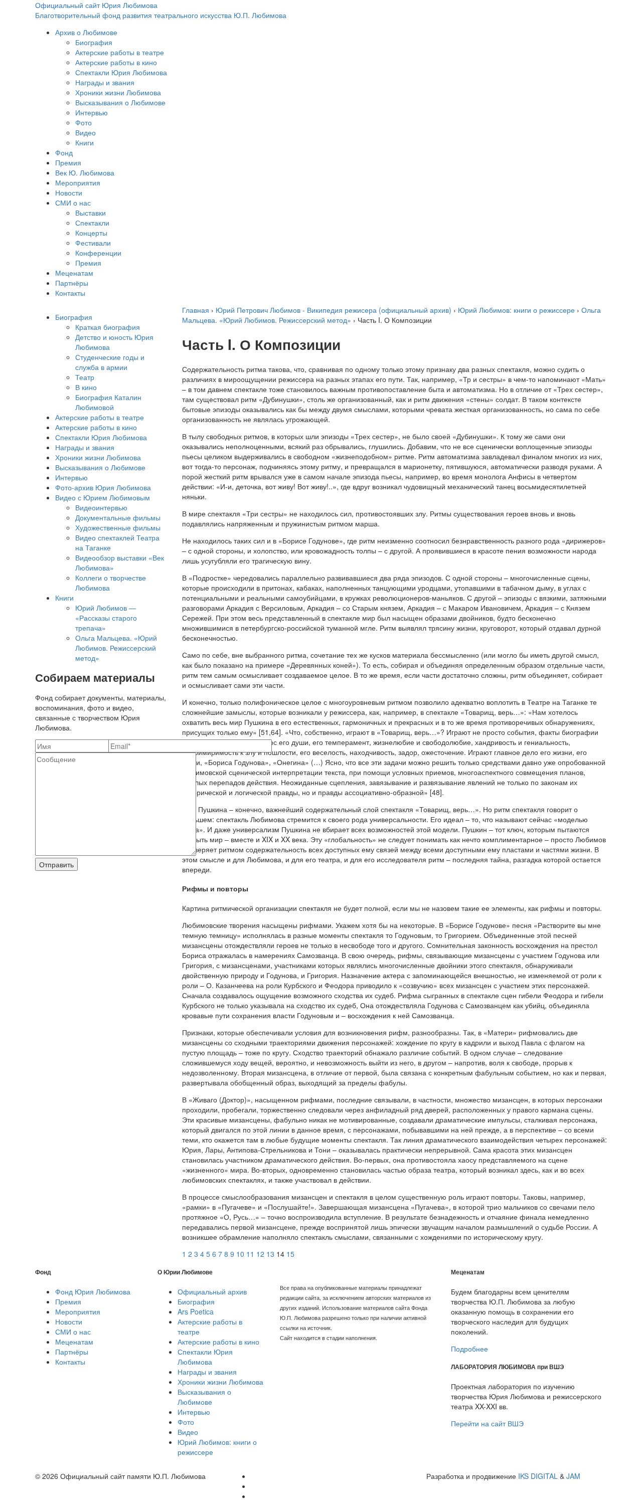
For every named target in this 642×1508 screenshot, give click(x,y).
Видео (85, 132)
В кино (86, 387)
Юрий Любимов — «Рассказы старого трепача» (106, 618)
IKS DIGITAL (538, 1476)
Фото (83, 122)
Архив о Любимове (86, 32)
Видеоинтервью (101, 507)
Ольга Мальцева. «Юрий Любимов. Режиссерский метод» (116, 648)
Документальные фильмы (117, 517)
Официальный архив (212, 1291)
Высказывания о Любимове (120, 102)
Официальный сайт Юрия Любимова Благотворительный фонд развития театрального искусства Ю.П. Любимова (160, 10)
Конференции (98, 253)
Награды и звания (104, 82)
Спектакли (92, 223)
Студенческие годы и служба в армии (109, 362)
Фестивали (93, 243)
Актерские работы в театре (119, 52)
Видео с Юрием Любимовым (102, 497)
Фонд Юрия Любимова (92, 1291)
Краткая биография (107, 327)
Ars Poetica (196, 1311)
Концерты (91, 233)
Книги (84, 142)
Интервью (91, 112)
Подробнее (469, 1349)
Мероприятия (77, 182)
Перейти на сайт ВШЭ (487, 1423)
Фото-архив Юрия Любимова (103, 487)
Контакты (70, 293)
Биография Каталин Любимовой (108, 402)
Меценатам (74, 273)
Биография (93, 42)
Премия (68, 162)
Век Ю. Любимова (84, 172)
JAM (573, 1476)
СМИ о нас (73, 203)
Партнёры (71, 283)
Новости (68, 192)
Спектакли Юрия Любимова (121, 72)
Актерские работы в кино (116, 62)
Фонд (64, 152)
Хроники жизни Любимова (118, 92)
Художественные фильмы (117, 527)
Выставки (90, 213)
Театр (84, 377)
